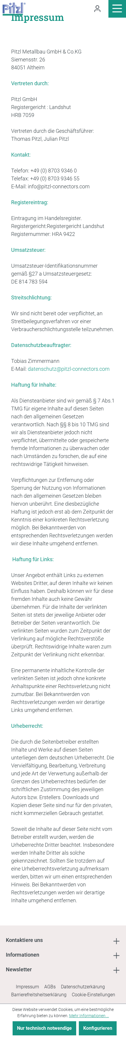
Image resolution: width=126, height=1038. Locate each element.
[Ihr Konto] (97, 9)
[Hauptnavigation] (117, 9)
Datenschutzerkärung (83, 987)
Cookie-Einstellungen (93, 994)
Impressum (27, 987)
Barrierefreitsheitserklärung (39, 994)
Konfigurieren (97, 1028)
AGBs (50, 987)
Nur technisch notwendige (44, 1028)
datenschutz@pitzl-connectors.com (69, 369)
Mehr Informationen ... (89, 1015)
